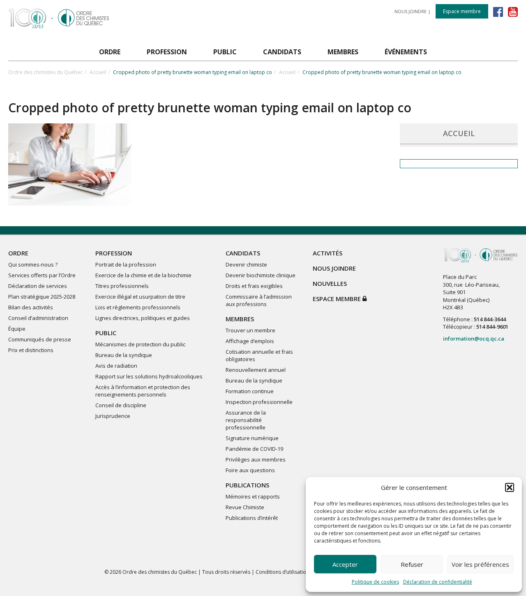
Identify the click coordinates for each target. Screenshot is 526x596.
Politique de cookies (375, 581)
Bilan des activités (30, 307)
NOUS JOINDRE (410, 11)
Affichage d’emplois (250, 341)
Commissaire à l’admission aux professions (259, 300)
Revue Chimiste (245, 507)
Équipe (16, 328)
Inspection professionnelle (259, 402)
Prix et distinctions (30, 350)
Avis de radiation (116, 365)
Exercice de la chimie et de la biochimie (143, 275)
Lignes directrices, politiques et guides (142, 318)
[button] (509, 487)
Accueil (98, 72)
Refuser (412, 564)
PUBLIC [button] (225, 51)
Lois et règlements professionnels (137, 307)
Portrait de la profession (125, 264)
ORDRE (18, 253)
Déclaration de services (37, 286)
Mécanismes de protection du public (140, 344)
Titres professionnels (122, 286)
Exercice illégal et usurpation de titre (140, 296)
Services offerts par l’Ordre (42, 275)
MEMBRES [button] (343, 51)
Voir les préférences (480, 564)
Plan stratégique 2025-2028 (41, 296)
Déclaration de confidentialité (437, 581)
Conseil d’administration (38, 318)
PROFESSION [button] (167, 51)
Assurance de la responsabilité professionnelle (246, 420)
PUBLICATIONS (247, 485)
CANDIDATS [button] (282, 51)
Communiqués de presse (39, 339)
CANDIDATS (243, 253)
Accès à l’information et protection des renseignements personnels (142, 390)
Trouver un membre (250, 330)
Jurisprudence (112, 416)
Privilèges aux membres (256, 459)
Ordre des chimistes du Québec (45, 72)
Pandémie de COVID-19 (254, 448)
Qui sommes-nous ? (33, 264)
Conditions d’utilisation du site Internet (300, 571)
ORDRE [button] (109, 51)
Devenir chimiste (246, 264)
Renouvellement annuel (256, 369)
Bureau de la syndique (123, 355)
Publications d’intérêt (252, 518)
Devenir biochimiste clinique (260, 275)
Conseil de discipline (120, 405)
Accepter (345, 564)
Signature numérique (252, 438)
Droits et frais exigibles (254, 286)
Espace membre (462, 11)
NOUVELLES (330, 283)
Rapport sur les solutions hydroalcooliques (149, 376)
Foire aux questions (250, 470)
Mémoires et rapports (253, 496)
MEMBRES (240, 319)
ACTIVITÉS (327, 253)
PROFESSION (113, 253)
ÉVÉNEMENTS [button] (406, 51)
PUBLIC (105, 333)
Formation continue (250, 391)
